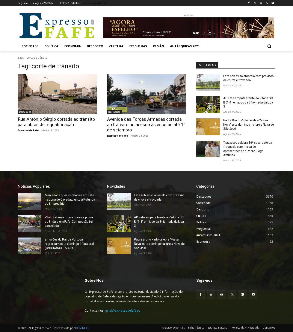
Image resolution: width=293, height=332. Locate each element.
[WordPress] (243, 294)
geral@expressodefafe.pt (122, 310)
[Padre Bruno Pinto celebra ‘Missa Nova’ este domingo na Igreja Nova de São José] (208, 126)
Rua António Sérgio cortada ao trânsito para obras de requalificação (56, 122)
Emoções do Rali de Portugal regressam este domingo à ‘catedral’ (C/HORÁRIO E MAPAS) (69, 244)
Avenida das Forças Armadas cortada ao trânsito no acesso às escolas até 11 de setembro (146, 124)
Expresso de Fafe (28, 130)
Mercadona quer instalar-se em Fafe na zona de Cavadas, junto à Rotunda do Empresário (70, 199)
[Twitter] (266, 3)
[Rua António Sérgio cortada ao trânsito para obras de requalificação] (57, 94)
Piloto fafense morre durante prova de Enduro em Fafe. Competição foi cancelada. (69, 221)
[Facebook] (248, 3)
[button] (269, 46)
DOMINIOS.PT (83, 328)
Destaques (25, 111)
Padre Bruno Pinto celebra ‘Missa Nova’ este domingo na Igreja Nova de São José (248, 124)
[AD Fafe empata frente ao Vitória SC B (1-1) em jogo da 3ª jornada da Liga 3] (208, 104)
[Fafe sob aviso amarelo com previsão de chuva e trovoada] (208, 82)
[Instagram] (254, 3)
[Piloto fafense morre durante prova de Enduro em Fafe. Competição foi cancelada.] (29, 223)
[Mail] (260, 3)
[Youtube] (272, 3)
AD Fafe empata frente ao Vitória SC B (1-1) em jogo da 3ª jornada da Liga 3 (248, 102)
